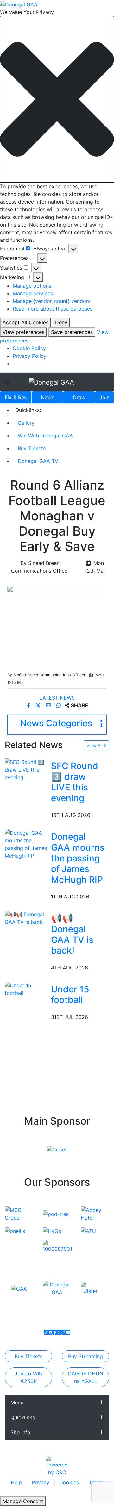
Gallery (26, 423)
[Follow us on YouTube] (68, 1332)
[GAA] (19, 1288)
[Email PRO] (50, 1332)
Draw (79, 397)
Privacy (41, 1482)
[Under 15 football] (26, 988)
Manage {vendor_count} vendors (52, 301)
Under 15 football (70, 994)
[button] (57, 99)
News (47, 397)
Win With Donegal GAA (45, 435)
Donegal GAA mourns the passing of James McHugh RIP (77, 858)
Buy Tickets (32, 448)
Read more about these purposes (52, 309)
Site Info (20, 1432)
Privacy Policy (30, 356)
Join (104, 397)
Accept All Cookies (25, 322)
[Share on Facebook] (29, 705)
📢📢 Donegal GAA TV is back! (72, 934)
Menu (16, 1402)
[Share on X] (38, 705)
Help (17, 1482)
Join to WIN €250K (29, 1377)
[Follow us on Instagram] (63, 1332)
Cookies (69, 1482)
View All (95, 745)
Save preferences (72, 332)
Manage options (32, 286)
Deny (61, 322)
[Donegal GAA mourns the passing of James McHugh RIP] (26, 844)
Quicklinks (22, 1417)
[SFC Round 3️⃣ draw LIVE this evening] (26, 769)
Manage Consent (23, 1501)
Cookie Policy (29, 348)
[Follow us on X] (59, 1332)
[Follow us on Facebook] (55, 1332)
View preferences (23, 332)
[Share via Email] (49, 705)
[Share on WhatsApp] (59, 705)
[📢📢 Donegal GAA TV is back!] (26, 918)
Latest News (57, 698)
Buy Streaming (85, 1356)
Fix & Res (16, 397)
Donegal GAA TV (38, 461)
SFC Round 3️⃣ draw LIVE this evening (74, 781)
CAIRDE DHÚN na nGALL (85, 1377)
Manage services (33, 293)
